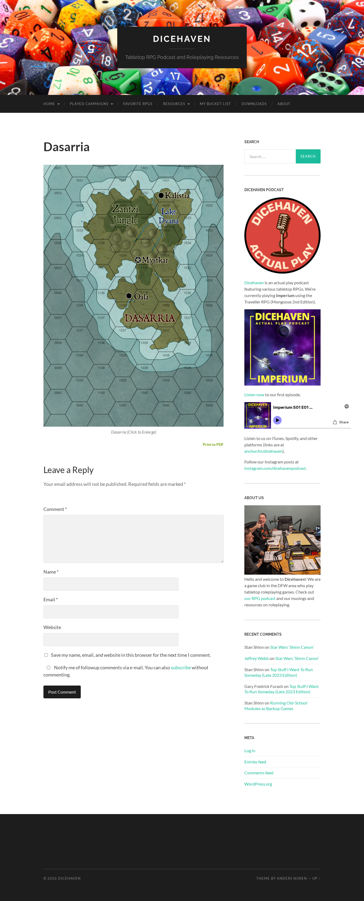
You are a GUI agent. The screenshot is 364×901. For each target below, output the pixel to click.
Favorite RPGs (137, 104)
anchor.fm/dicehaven (263, 451)
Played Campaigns (89, 104)
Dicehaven (182, 39)
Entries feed (255, 761)
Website (52, 627)
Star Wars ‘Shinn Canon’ (292, 647)
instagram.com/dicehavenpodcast (275, 468)
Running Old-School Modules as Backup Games (275, 705)
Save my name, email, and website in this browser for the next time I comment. (131, 655)
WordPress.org (258, 783)
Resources (174, 104)
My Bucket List (215, 104)
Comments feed (258, 772)
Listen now (254, 394)
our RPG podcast (260, 598)
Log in (249, 750)
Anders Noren (292, 878)
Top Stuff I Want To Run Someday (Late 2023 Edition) (278, 672)
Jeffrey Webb (256, 658)
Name (51, 572)
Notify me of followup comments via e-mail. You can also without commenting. (125, 671)
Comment (55, 509)
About (283, 104)
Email (50, 599)
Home (49, 104)
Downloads (254, 104)
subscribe (181, 667)
